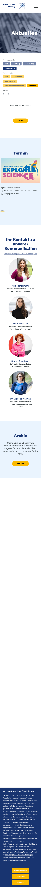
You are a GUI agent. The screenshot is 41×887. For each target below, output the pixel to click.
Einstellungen (20, 876)
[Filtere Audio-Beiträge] (4, 94)
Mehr (20, 121)
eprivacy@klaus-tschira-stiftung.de (19, 855)
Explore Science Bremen (10, 188)
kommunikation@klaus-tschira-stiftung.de (20, 254)
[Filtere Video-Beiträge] (8, 94)
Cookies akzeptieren (20, 870)
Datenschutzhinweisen (18, 860)
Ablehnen (20, 882)
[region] (20, 837)
